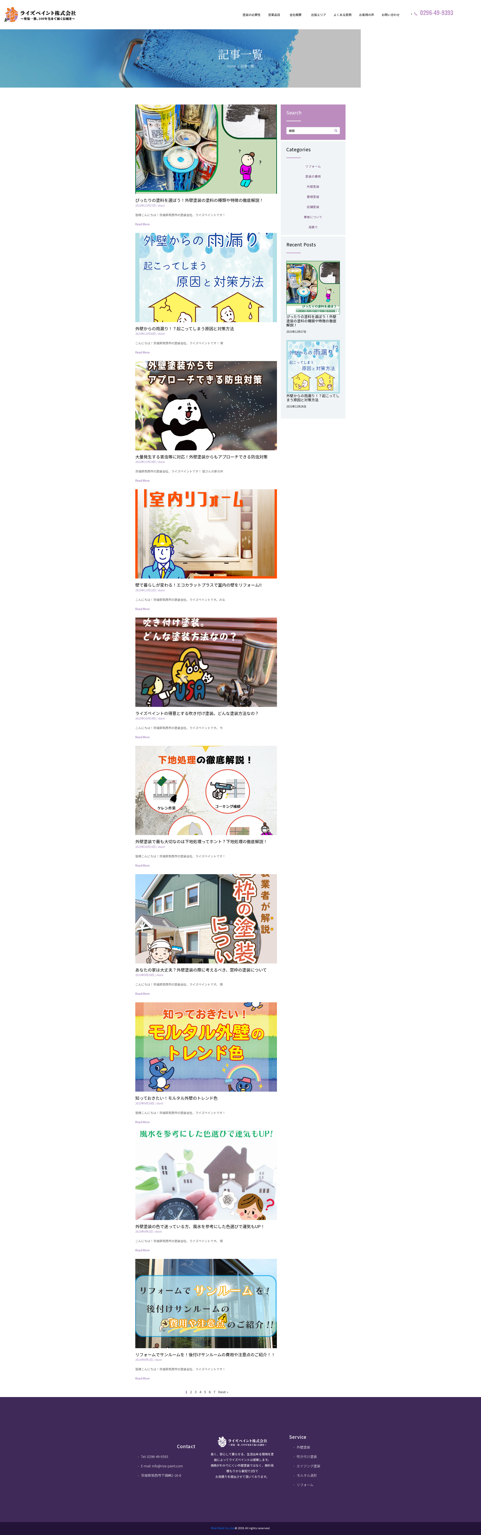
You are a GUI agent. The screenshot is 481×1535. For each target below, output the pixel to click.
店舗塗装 (313, 206)
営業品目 (274, 14)
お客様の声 (366, 14)
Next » (223, 1391)
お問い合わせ (391, 14)
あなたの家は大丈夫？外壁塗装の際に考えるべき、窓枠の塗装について (201, 970)
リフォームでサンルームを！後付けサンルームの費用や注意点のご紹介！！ (205, 1354)
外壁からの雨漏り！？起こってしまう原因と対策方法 (184, 328)
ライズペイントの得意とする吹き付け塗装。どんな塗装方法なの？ (197, 713)
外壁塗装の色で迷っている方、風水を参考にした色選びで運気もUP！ (200, 1226)
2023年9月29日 (144, 975)
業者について (313, 217)
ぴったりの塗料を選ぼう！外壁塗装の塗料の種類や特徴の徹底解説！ (199, 200)
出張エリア (318, 14)
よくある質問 (343, 14)
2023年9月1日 (144, 1231)
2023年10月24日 (145, 718)
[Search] (336, 130)
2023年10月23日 (145, 847)
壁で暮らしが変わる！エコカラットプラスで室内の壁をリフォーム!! (198, 585)
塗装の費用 (313, 176)
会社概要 (296, 14)
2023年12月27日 (145, 205)
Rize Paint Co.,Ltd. (223, 1528)
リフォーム (313, 166)
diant (161, 205)
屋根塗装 (313, 196)
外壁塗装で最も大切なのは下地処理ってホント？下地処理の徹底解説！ (201, 841)
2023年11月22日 (145, 590)
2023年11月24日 (145, 462)
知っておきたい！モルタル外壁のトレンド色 (176, 1098)
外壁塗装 (313, 186)
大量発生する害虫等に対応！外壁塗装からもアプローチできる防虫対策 (201, 457)
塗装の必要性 (252, 14)
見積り (313, 227)
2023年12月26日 (145, 333)
